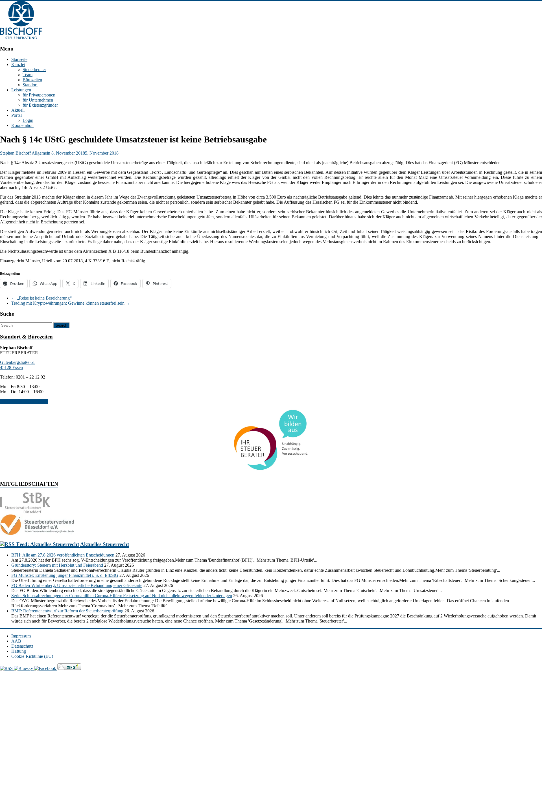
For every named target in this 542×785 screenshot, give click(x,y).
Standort (30, 84)
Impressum (21, 636)
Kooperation (22, 125)
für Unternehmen (38, 100)
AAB (16, 641)
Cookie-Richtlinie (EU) (32, 656)
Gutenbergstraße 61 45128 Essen (17, 365)
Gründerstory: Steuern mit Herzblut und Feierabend (57, 565)
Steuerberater (34, 69)
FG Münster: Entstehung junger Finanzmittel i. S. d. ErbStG (64, 575)
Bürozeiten (32, 79)
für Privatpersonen (39, 95)
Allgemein (41, 153)
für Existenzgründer (40, 105)
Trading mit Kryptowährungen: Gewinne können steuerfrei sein (70, 303)
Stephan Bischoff (15, 153)
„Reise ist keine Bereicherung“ (41, 298)
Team (27, 74)
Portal (16, 115)
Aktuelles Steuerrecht (104, 544)
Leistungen (21, 89)
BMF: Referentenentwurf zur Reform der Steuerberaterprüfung (67, 610)
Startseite (19, 59)
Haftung (18, 651)
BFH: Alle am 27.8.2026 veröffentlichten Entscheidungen (62, 555)
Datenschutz (22, 646)
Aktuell (18, 110)
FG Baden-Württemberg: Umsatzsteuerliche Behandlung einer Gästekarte (76, 585)
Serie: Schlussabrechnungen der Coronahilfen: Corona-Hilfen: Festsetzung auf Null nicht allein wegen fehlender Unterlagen (121, 595)
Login (28, 120)
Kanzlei (18, 64)
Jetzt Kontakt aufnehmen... (24, 401)
